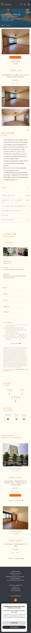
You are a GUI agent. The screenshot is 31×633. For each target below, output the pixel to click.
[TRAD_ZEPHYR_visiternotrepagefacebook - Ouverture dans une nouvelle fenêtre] (15, 600)
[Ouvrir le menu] (28, 4)
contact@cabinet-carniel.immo (13, 269)
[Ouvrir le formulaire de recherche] (25, 4)
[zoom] (15, 106)
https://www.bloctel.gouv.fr (22, 364)
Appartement (5, 18)
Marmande (15, 16)
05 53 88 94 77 (15, 587)
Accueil (4, 16)
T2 (11, 18)
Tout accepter (14, 627)
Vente (9, 16)
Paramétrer (14, 623)
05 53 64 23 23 (7, 263)
